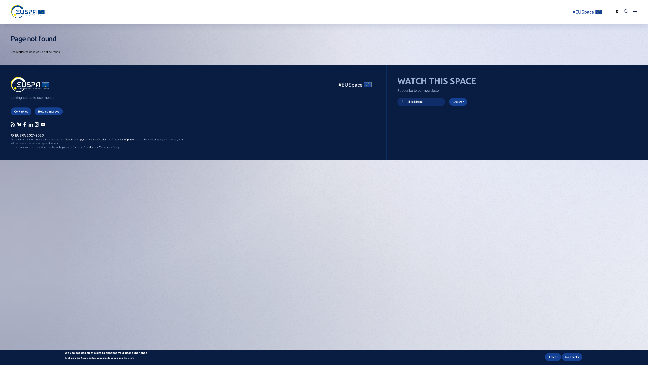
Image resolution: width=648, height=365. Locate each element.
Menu (635, 11)
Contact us (21, 111)
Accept (553, 357)
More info (129, 358)
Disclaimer (70, 139)
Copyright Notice (86, 139)
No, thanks (572, 357)
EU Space (355, 85)
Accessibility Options (617, 11)
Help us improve (48, 111)
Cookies (101, 139)
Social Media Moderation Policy (101, 147)
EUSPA (30, 85)
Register (458, 101)
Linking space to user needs (589, 12)
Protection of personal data (127, 139)
